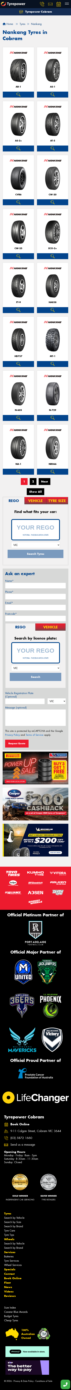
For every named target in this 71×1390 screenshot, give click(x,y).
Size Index (10, 1307)
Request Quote (16, 743)
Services (9, 1252)
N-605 (18, 410)
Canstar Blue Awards (16, 1312)
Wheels (9, 1239)
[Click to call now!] (42, 4)
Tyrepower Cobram (38, 11)
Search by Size (12, 1222)
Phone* (9, 592)
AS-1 (52, 86)
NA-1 (18, 464)
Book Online (12, 1278)
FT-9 (18, 302)
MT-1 (52, 356)
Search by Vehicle (14, 1218)
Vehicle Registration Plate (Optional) (19, 694)
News (8, 1287)
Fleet (7, 1282)
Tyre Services (11, 1260)
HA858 (52, 302)
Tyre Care (9, 1230)
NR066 (52, 464)
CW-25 (18, 248)
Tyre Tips (9, 1235)
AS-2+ (18, 140)
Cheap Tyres (11, 1320)
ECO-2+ (52, 248)
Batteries (9, 1256)
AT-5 (52, 140)
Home (9, 24)
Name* (9, 581)
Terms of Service (34, 735)
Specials (9, 1269)
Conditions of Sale (43, 1381)
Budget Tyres (11, 1316)
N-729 (52, 410)
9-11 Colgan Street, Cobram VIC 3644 (35, 1131)
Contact (9, 1274)
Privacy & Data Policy (24, 1381)
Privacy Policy (12, 735)
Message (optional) (16, 707)
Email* (9, 603)
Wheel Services (13, 1265)
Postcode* (11, 614)
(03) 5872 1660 (21, 1138)
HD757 (18, 356)
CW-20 (52, 194)
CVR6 (18, 194)
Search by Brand (13, 1226)
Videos (9, 1291)
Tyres (7, 1213)
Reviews (10, 1296)
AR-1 (18, 86)
